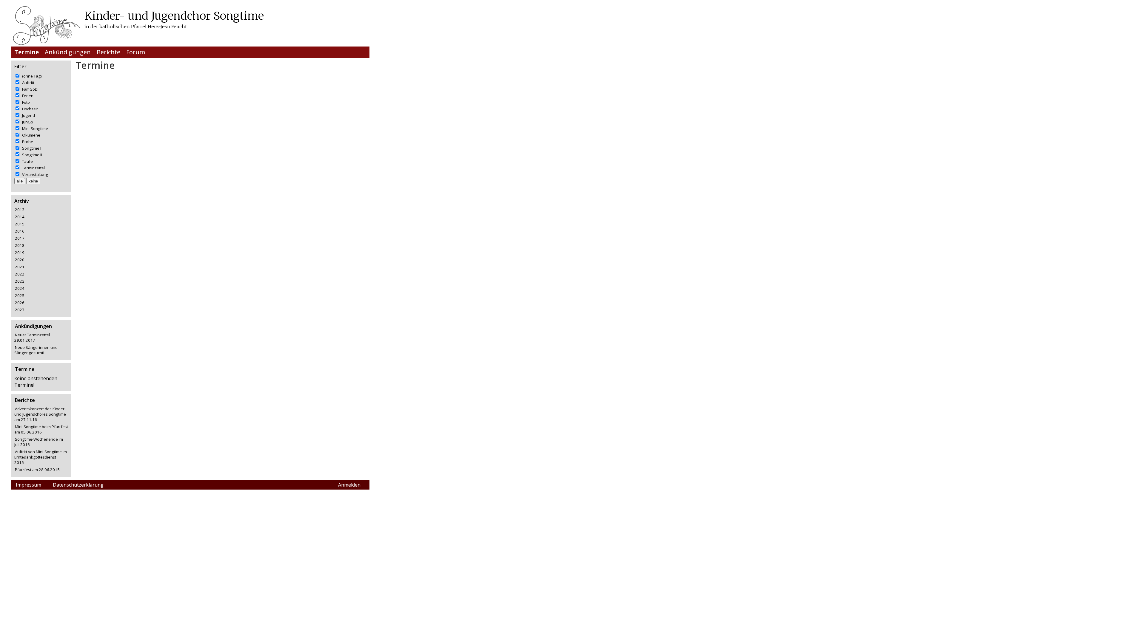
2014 (19, 216)
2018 (19, 245)
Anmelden (349, 485)
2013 (19, 209)
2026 (19, 302)
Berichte (108, 52)
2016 (19, 231)
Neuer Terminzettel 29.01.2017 (32, 337)
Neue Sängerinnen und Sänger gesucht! (36, 350)
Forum (135, 52)
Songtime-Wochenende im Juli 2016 (38, 441)
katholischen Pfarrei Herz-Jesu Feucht (143, 27)
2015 (19, 224)
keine (33, 181)
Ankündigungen (68, 52)
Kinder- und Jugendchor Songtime (174, 16)
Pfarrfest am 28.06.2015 (37, 469)
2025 (19, 295)
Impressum (28, 485)
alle (20, 181)
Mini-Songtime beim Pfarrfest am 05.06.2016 (41, 429)
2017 (19, 238)
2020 (19, 259)
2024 (19, 288)
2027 (19, 309)
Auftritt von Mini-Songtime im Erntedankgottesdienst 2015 (40, 457)
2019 (19, 252)
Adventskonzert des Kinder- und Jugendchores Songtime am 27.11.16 (40, 414)
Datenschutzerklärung (78, 485)
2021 (19, 267)
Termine (26, 52)
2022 (19, 274)
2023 (19, 281)
